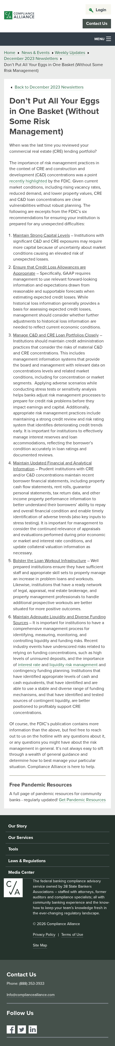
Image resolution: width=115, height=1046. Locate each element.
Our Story (17, 826)
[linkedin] (33, 1029)
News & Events (35, 52)
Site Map (40, 945)
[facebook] (11, 1029)
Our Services (20, 837)
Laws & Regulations (27, 861)
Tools (13, 849)
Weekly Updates (70, 52)
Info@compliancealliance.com (31, 994)
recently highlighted (28, 181)
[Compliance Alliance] (19, 16)
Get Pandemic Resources (82, 800)
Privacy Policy (44, 934)
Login (101, 10)
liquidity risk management (73, 664)
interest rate (29, 664)
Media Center (21, 872)
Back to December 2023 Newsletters (49, 87)
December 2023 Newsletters (31, 58)
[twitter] (22, 1029)
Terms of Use (72, 934)
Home (9, 52)
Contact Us (97, 23)
